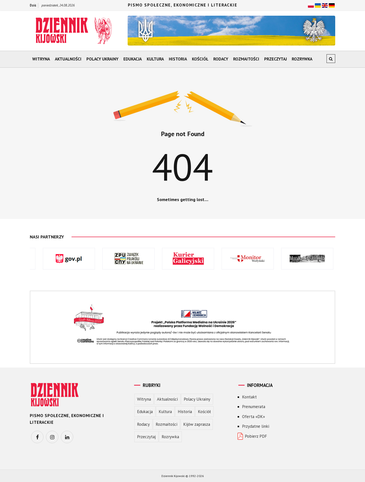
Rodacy (220, 59)
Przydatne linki (255, 426)
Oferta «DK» (253, 416)
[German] (331, 5)
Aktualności (68, 59)
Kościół (200, 59)
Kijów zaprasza (196, 424)
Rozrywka (302, 59)
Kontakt (249, 397)
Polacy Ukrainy (102, 59)
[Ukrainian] (317, 5)
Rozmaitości (246, 59)
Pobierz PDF (256, 436)
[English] (324, 5)
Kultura (155, 59)
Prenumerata (253, 406)
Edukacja (132, 59)
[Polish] (310, 5)
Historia (178, 59)
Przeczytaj (275, 59)
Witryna (41, 59)
